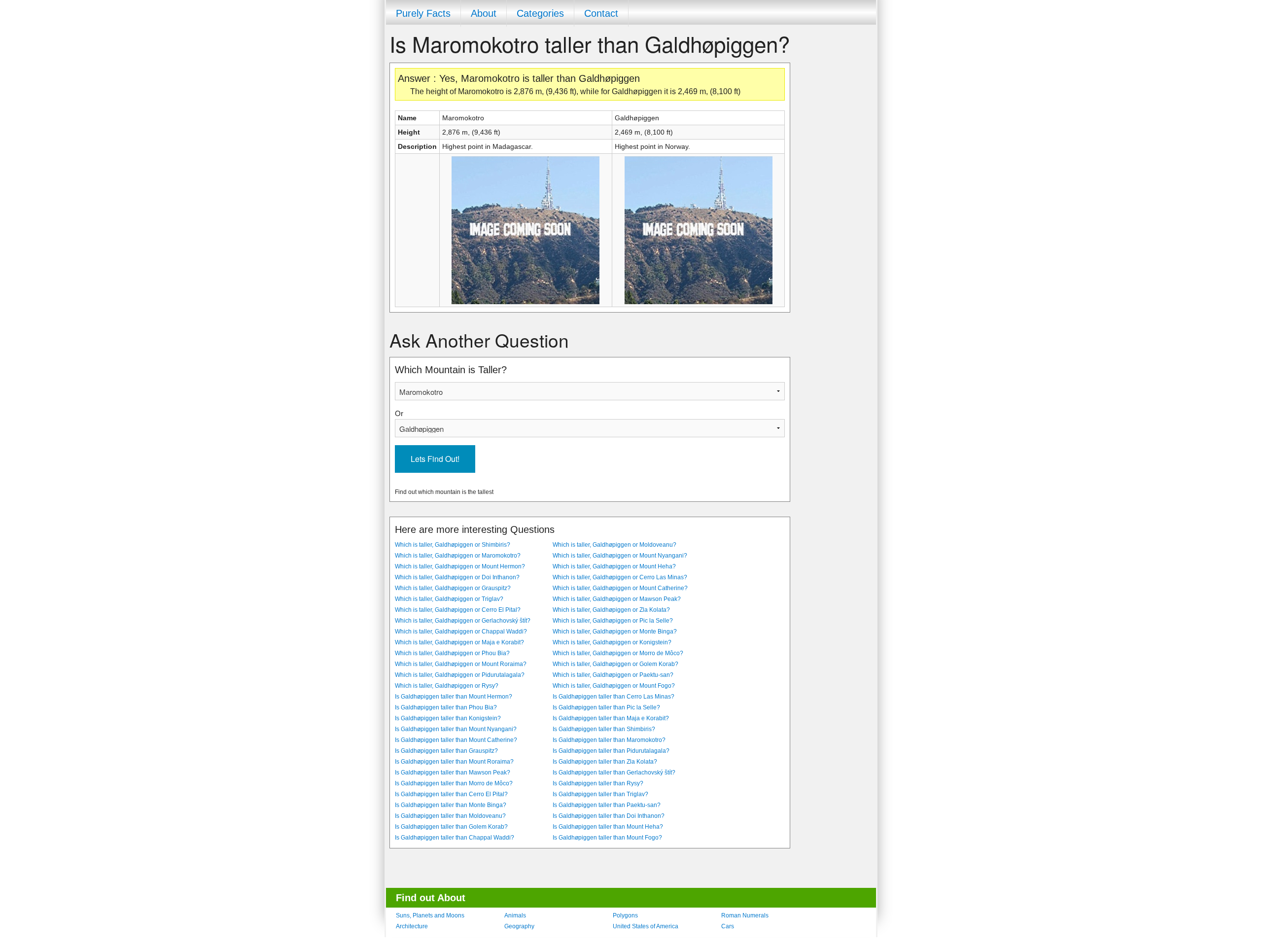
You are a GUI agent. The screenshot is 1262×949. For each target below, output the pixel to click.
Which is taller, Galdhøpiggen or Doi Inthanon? (457, 577)
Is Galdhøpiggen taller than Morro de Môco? (454, 783)
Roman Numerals (745, 915)
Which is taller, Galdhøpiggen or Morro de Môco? (618, 653)
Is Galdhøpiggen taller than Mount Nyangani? (456, 729)
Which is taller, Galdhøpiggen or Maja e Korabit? (459, 642)
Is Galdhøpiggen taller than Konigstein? (448, 718)
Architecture (412, 926)
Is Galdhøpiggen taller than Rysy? (598, 783)
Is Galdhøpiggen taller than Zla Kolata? (605, 761)
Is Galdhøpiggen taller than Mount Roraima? (454, 761)
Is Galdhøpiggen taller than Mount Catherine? (456, 740)
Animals (515, 915)
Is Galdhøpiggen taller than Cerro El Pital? (451, 794)
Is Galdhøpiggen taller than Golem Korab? (451, 826)
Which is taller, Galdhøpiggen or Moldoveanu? (614, 544)
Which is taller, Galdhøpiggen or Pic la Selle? (613, 620)
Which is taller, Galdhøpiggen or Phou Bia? (452, 653)
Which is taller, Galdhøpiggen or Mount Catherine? (620, 588)
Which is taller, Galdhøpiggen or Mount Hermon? (460, 566)
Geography (519, 926)
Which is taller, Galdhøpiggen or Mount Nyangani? (620, 555)
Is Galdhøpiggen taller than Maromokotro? (609, 740)
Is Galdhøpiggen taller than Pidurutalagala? (611, 750)
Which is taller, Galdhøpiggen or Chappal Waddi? (461, 631)
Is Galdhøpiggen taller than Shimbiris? (604, 729)
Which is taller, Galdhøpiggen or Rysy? (446, 685)
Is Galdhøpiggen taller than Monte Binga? (450, 805)
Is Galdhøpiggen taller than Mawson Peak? (452, 772)
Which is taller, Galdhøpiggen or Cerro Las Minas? (620, 577)
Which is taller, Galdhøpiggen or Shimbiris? (452, 544)
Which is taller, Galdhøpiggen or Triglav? (449, 599)
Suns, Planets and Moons (430, 915)
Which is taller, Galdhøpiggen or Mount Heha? (614, 566)
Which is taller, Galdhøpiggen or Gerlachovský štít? (462, 620)
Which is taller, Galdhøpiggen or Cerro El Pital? (458, 609)
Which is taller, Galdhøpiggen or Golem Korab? (615, 664)
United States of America (645, 926)
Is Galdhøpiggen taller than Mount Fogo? (607, 837)
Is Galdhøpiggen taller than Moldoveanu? (450, 815)
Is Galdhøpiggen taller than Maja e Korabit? (611, 718)
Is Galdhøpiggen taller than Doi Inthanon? (609, 815)
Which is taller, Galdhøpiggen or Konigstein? (612, 642)
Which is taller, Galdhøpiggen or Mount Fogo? (614, 685)
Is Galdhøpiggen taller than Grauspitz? (446, 750)
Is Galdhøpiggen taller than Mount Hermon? (453, 696)
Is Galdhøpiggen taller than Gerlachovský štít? (614, 772)
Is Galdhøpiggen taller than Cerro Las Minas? (613, 696)
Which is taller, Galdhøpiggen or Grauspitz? (453, 588)
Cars (727, 926)
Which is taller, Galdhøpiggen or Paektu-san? (613, 674)
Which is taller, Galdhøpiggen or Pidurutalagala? (460, 674)
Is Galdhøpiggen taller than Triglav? (600, 794)
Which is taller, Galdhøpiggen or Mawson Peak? (617, 599)
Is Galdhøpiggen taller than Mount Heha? (608, 826)
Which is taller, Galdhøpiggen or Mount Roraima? (460, 664)
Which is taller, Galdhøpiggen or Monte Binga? (615, 631)
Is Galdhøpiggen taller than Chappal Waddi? (454, 837)
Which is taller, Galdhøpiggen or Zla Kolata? (611, 609)
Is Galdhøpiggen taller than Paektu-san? (607, 805)
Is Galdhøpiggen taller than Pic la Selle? (606, 707)
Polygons (625, 915)
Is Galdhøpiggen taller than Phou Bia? (446, 707)
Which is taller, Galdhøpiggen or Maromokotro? (458, 555)
